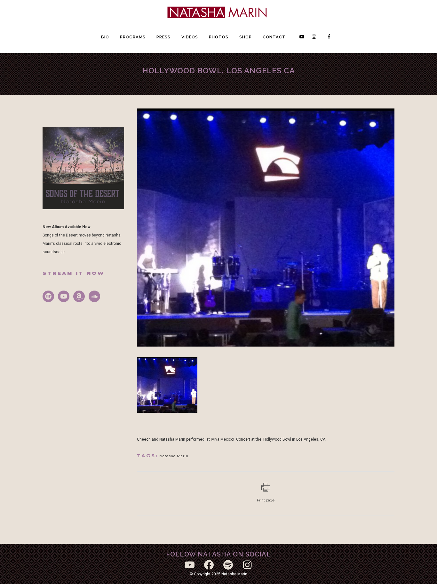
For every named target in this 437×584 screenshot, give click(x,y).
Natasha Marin (173, 456)
